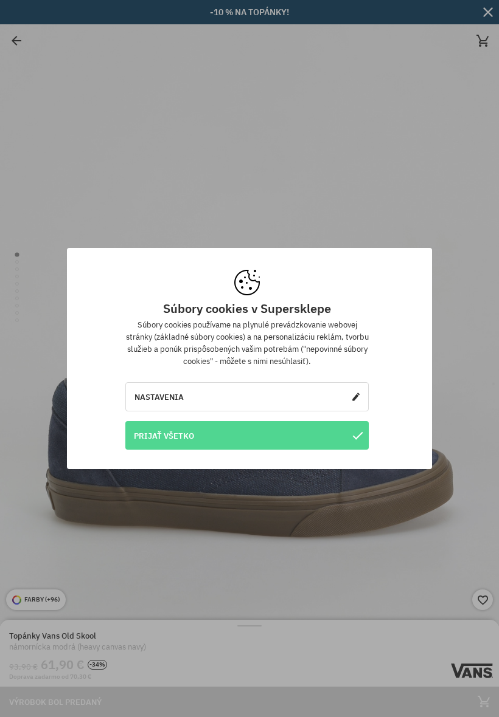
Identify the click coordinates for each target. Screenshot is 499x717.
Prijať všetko (164, 435)
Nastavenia (159, 396)
